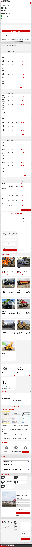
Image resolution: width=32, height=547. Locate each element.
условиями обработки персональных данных (24, 39)
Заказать (8, 274)
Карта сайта (15, 529)
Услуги (14, 525)
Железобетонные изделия (7, 45)
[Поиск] (30, 3)
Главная (2, 45)
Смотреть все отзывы (16, 406)
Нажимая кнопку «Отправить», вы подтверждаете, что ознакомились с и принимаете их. (15, 39)
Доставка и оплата (16, 523)
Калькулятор (15, 524)
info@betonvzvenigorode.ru (5, 525)
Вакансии (15, 527)
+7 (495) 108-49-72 (5, 0)
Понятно (12, 545)
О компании (15, 521)
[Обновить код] (7, 35)
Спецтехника (15, 526)
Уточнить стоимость (9, 250)
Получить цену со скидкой (16, 31)
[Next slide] (30, 391)
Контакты (15, 530)
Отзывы (15, 528)
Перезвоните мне (25, 451)
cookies (8, 545)
